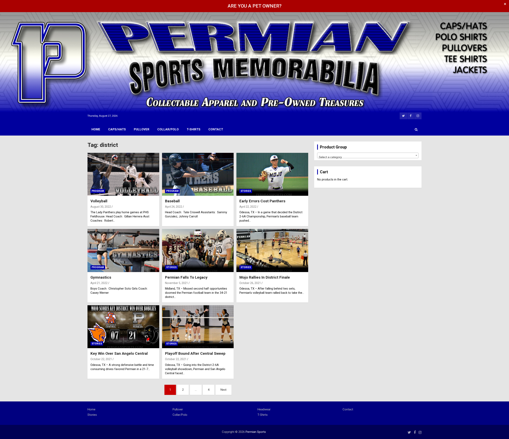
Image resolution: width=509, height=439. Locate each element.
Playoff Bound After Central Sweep (195, 353)
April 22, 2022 (247, 206)
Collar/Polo (168, 129)
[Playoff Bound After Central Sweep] (198, 326)
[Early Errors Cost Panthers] (272, 174)
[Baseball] (198, 174)
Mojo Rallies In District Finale (264, 277)
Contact (215, 129)
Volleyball (98, 201)
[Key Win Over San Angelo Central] (123, 326)
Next (223, 390)
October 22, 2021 (101, 359)
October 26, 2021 (250, 283)
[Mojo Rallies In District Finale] (272, 250)
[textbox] (367, 157)
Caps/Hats (117, 129)
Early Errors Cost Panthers (262, 201)
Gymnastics (100, 277)
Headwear (264, 409)
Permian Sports (256, 432)
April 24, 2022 (173, 206)
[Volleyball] (123, 174)
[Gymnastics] (123, 250)
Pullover (141, 129)
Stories (246, 191)
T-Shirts (193, 129)
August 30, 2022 (100, 206)
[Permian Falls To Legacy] (198, 250)
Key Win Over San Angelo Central (119, 353)
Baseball (172, 201)
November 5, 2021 (176, 283)
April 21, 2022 (99, 283)
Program (98, 191)
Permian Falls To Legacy (186, 277)
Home (95, 129)
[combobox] (368, 155)
